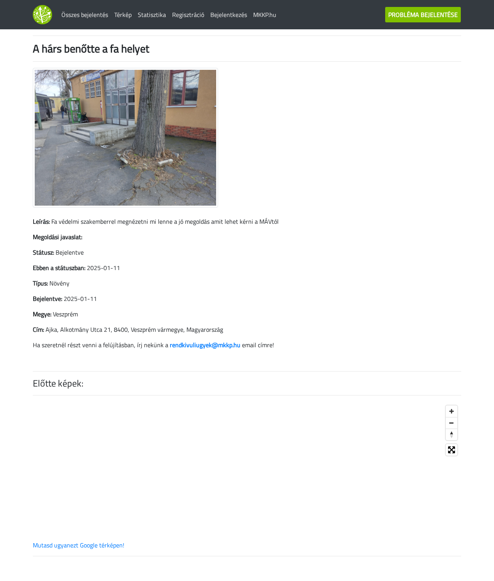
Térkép (123, 14)
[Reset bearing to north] (451, 434)
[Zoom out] (451, 423)
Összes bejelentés (84, 14)
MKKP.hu (264, 14)
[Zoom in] (451, 411)
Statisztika (152, 14)
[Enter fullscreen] (451, 450)
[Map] (247, 471)
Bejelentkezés (228, 14)
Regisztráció (188, 14)
